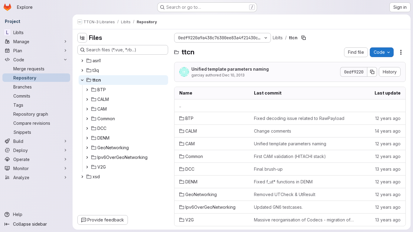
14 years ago (388, 131)
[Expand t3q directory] (82, 70)
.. (180, 105)
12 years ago (388, 118)
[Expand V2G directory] (87, 167)
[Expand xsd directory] (82, 176)
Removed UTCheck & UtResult (284, 194)
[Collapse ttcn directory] (82, 80)
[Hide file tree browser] (82, 38)
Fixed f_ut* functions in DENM (283, 181)
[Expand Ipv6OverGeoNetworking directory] (87, 157)
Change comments (272, 131)
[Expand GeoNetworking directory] (87, 147)
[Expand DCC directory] (87, 128)
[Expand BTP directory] (87, 89)
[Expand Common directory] (87, 118)
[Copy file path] (303, 38)
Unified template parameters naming (230, 69)
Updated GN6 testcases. (278, 207)
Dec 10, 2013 (233, 75)
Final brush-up (268, 169)
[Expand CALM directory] (87, 99)
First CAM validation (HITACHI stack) (290, 156)
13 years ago (388, 169)
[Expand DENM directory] (87, 138)
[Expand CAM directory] (87, 109)
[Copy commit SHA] (372, 72)
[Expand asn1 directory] (82, 60)
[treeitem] (123, 61)
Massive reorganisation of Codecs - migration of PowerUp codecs (304, 219)
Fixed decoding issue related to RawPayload (299, 118)
